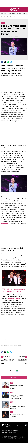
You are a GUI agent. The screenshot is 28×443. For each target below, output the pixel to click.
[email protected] (5, 437)
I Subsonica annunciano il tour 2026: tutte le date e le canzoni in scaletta (17, 396)
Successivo (22, 356)
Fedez (9, 13)
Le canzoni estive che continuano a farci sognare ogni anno (17, 406)
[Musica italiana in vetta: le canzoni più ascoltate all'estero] (5, 386)
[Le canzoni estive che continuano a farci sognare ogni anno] (5, 405)
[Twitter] (5, 62)
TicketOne (4, 223)
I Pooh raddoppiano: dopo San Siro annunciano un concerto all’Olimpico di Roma (7, 361)
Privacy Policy (4, 432)
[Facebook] (2, 62)
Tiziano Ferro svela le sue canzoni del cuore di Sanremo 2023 (22, 361)
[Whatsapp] (8, 62)
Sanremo (3, 13)
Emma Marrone (16, 13)
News (5, 16)
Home (2, 16)
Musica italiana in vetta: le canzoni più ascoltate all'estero (17, 387)
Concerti (24, 13)
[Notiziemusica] (14, 9)
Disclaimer (15, 430)
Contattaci (9, 430)
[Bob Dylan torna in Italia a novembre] (5, 415)
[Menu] (2, 9)
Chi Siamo (3, 430)
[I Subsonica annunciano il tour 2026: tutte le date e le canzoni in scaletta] (5, 396)
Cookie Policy (12, 432)
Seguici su (13, 371)
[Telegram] (11, 62)
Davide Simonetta (14, 298)
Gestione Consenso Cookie (7, 434)
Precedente (6, 356)
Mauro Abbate (4, 37)
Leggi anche (14, 377)
